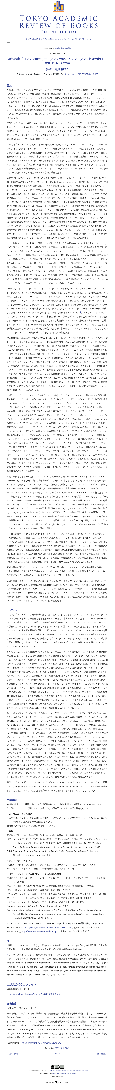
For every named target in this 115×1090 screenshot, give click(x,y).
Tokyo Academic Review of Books (64, 1073)
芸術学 (57, 48)
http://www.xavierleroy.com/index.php (40, 931)
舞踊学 (68, 48)
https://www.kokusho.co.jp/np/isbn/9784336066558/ (33, 994)
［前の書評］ (101, 1053)
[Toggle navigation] (8, 42)
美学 (62, 48)
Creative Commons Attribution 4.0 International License (68, 1071)
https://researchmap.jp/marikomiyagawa (42, 1043)
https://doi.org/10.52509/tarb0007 (81, 74)
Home (57, 1053)
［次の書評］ (14, 1053)
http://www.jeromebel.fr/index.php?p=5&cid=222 (48, 927)
